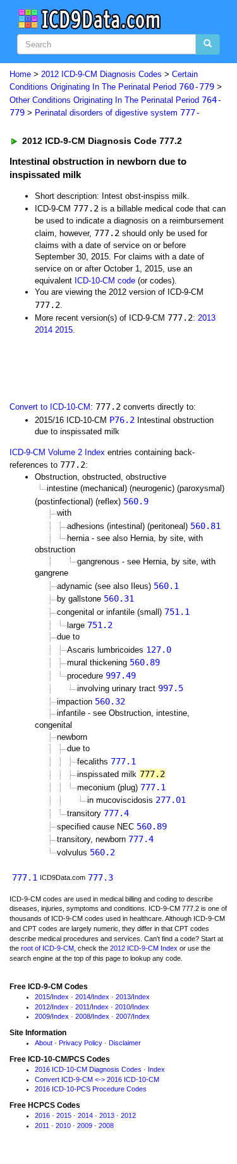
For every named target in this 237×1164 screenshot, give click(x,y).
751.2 (99, 625)
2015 (64, 330)
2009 (42, 1016)
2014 (43, 330)
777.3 (100, 877)
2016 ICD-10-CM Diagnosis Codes (88, 1069)
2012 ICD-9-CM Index (144, 948)
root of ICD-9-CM (47, 948)
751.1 (177, 612)
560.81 (205, 526)
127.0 (158, 649)
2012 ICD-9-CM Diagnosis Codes (101, 74)
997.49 (121, 675)
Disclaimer (125, 1043)
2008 (82, 1016)
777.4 (116, 813)
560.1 (166, 586)
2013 (207, 318)
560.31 (119, 598)
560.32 (110, 701)
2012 (42, 1007)
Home (20, 74)
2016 (42, 1115)
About (43, 1043)
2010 (122, 1007)
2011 (82, 1007)
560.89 (145, 662)
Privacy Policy (80, 1043)
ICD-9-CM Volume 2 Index (57, 452)
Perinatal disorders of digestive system (117, 112)
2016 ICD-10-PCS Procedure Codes (91, 1089)
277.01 (170, 800)
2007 (123, 1016)
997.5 (170, 688)
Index (60, 997)
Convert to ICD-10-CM (49, 407)
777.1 (123, 761)
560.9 (136, 501)
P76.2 (122, 420)
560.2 (102, 852)
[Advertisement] (101, 367)
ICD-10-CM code (105, 280)
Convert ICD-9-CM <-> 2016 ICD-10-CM (97, 1079)
